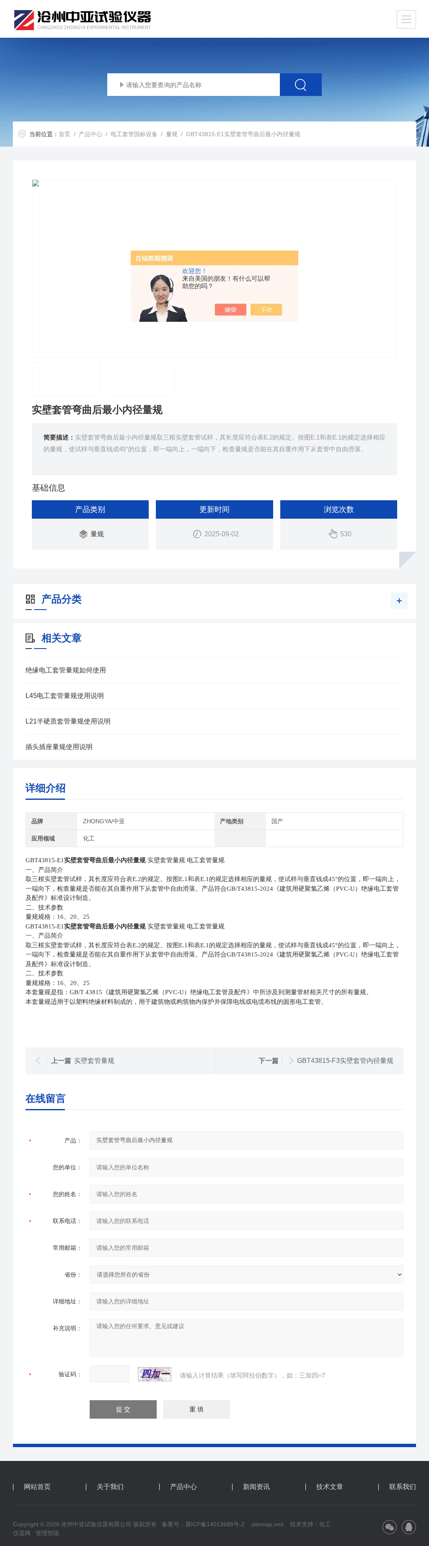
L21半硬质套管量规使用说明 (68, 721)
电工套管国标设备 (134, 134)
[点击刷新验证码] (154, 1374)
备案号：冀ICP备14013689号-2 (203, 1524)
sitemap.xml (267, 1524)
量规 (172, 134)
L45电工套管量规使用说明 (65, 695)
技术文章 (329, 1487)
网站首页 (37, 1487)
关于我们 (110, 1487)
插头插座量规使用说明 (59, 746)
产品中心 (90, 134)
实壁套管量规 (94, 1060)
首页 (64, 134)
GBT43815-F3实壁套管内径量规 (345, 1060)
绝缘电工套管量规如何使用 (66, 670)
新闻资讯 (256, 1487)
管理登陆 (47, 1533)
